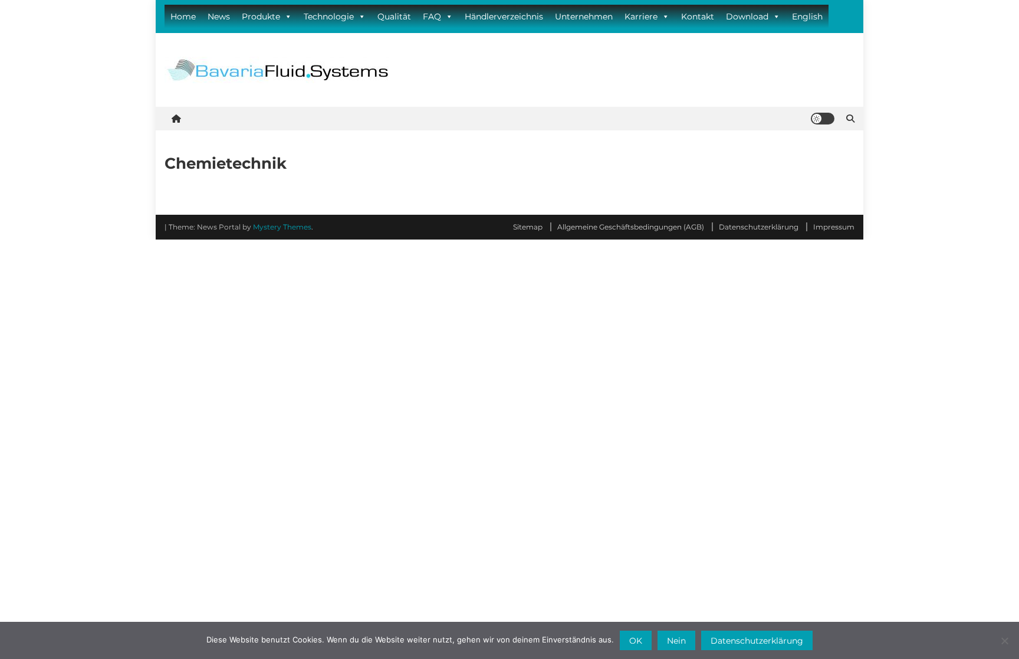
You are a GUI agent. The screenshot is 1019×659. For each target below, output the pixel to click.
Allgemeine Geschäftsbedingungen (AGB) (630, 226)
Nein (676, 640)
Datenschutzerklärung (758, 226)
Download (747, 16)
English (807, 16)
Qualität (394, 16)
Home (183, 16)
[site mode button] (822, 118)
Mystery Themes (282, 226)
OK (635, 640)
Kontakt (697, 16)
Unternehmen (584, 16)
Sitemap (528, 226)
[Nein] (1004, 641)
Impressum (833, 226)
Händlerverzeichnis (504, 16)
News (219, 16)
